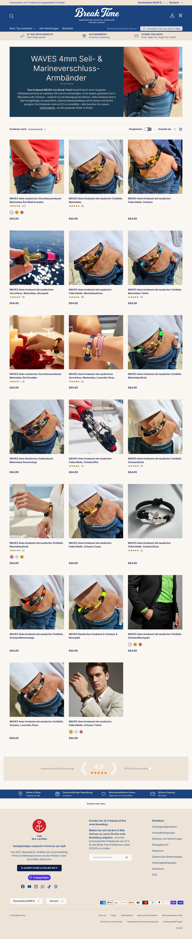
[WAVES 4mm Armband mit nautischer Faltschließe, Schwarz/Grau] (155, 511)
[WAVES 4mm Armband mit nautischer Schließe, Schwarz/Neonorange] (37, 602)
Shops (113, 915)
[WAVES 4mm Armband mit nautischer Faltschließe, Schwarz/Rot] (96, 426)
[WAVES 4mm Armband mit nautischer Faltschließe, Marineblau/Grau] (96, 258)
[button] (180, 15)
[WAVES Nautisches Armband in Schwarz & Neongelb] (96, 602)
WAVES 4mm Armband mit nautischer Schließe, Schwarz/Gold (155, 460)
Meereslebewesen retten (172, 915)
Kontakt (179, 928)
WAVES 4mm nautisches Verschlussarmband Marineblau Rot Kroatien (35, 376)
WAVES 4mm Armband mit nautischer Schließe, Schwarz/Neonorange (36, 636)
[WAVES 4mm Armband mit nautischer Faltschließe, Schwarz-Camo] (96, 511)
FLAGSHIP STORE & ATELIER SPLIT (39, 868)
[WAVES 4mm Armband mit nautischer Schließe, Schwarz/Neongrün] (155, 602)
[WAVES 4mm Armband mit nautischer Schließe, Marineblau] (96, 167)
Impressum (158, 851)
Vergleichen (135, 129)
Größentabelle (47, 108)
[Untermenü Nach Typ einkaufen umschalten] (34, 28)
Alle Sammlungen (49, 28)
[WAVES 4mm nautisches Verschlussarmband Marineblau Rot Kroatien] (37, 342)
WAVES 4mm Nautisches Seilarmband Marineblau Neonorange (31, 460)
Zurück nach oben (96, 803)
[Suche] (11, 15)
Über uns (102, 915)
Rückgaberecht (160, 845)
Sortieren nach (18, 129)
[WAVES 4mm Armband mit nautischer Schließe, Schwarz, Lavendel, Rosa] (37, 689)
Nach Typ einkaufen (21, 28)
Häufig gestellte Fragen (172, 922)
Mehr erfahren (115, 2)
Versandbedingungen (163, 833)
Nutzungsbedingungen (164, 862)
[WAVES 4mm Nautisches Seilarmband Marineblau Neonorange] (37, 426)
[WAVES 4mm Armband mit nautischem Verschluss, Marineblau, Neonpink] (37, 258)
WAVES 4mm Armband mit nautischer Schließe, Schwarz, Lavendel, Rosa (36, 723)
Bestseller (67, 28)
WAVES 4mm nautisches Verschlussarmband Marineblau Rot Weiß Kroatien (35, 200)
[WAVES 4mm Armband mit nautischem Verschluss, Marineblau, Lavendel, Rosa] (96, 342)
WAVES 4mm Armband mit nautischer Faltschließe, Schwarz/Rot (90, 460)
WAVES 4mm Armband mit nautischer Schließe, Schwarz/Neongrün (155, 636)
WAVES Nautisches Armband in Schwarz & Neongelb (93, 636)
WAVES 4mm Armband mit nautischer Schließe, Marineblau (96, 200)
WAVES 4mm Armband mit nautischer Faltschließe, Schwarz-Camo (90, 545)
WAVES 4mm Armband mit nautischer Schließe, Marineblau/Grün (155, 376)
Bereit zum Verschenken (147, 915)
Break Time (20, 915)
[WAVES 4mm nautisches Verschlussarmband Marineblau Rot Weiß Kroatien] (37, 167)
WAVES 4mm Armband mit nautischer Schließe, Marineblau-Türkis (155, 291)
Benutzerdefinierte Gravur (122, 28)
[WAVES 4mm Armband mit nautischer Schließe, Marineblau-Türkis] (155, 258)
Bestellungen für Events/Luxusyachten (143, 922)
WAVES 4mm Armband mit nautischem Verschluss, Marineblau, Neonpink (32, 291)
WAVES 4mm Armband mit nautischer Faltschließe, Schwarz (149, 200)
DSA (154, 874)
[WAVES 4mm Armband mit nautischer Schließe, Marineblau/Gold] (37, 511)
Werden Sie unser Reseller (111, 922)
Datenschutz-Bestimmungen (167, 857)
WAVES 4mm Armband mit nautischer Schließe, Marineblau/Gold (36, 545)
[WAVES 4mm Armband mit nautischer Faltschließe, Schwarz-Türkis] (96, 689)
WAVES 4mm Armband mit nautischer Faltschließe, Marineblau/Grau (90, 291)
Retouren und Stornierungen (167, 839)
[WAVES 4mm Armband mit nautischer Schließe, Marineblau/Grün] (155, 342)
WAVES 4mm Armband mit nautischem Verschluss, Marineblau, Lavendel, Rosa (91, 376)
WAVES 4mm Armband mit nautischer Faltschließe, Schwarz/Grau (149, 545)
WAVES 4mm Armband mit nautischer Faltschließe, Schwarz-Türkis (90, 723)
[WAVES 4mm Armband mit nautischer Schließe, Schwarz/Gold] (155, 426)
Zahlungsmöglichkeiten (164, 827)
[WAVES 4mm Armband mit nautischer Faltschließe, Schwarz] (155, 167)
